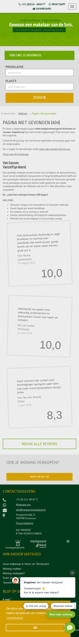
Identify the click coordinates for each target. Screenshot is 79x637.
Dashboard (43, 8)
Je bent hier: (8, 113)
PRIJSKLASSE (15, 67)
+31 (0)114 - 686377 (33, 4)
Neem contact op (39, 476)
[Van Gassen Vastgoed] (10, 6)
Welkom (22, 113)
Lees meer (8, 199)
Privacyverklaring (24, 523)
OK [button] (35, 627)
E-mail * (7, 599)
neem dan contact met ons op (54, 149)
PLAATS (11, 81)
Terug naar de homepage (16, 154)
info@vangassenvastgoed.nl (31, 509)
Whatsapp (58, 4)
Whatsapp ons (23, 504)
